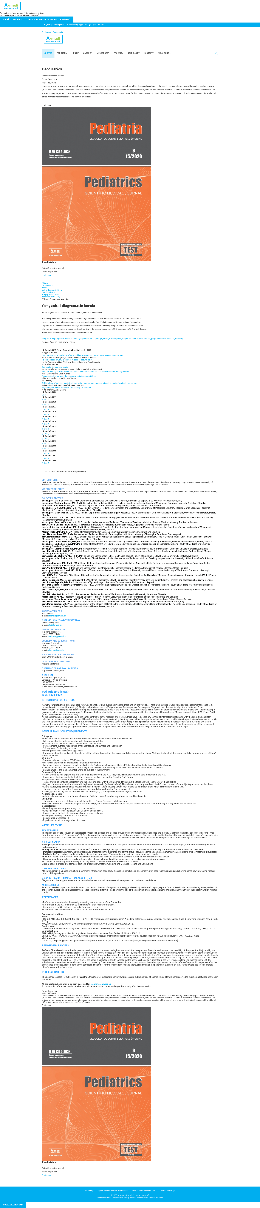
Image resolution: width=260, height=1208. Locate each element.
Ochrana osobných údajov (143, 1191)
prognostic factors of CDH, (163, 339)
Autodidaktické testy (51, 297)
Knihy (76, 53)
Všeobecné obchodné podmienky (112, 1191)
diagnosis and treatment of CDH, (136, 339)
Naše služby (133, 53)
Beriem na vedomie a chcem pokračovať (49, 19)
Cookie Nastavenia (13, 1205)
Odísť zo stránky (12, 19)
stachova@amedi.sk (57, 616)
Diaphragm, (98, 339)
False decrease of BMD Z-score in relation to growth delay (67, 360)
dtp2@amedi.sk (55, 625)
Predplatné (46, 275)
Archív (44, 288)
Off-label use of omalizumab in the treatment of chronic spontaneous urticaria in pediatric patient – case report (90, 383)
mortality (179, 339)
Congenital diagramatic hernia (55, 367)
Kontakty (148, 53)
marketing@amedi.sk (57, 636)
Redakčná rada (48, 292)
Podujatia (62, 53)
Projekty (118, 53)
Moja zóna (163, 53)
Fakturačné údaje (167, 1191)
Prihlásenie (46, 32)
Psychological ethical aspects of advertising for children (66, 387)
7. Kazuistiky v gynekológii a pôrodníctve (85, 25)
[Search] (216, 53)
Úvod (49, 53)
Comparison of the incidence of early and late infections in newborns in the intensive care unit (82, 355)
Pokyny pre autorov (50, 294)
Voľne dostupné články (52, 290)
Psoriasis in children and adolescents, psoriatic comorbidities (69, 376)
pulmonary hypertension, (82, 339)
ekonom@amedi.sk (56, 650)
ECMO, (106, 339)
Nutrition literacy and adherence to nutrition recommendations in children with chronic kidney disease (85, 371)
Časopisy (87, 53)
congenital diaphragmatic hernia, (56, 339)
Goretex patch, (115, 339)
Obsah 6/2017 (48, 285)
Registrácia (58, 32)
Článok (45, 283)
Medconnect (103, 53)
